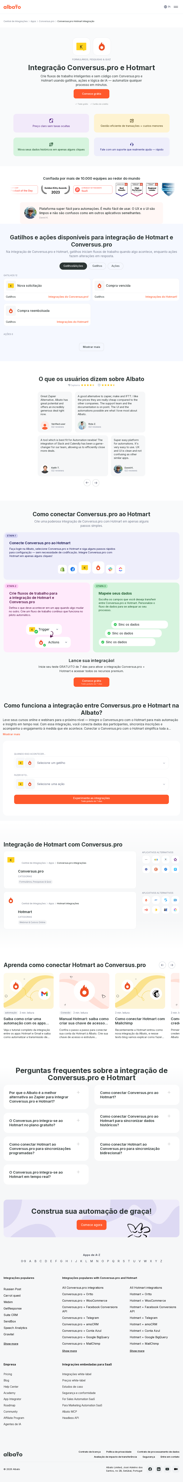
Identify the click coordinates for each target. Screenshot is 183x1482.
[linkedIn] (158, 1469)
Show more (11, 1343)
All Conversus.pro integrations (82, 1287)
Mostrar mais (91, 347)
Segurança (149, 1456)
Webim (8, 1302)
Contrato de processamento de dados (158, 1451)
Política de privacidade (119, 1451)
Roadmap (9, 1405)
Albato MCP (69, 1411)
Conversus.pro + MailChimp (81, 1343)
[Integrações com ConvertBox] (165, 869)
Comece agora (91, 1225)
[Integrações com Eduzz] (156, 910)
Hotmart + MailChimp (144, 1343)
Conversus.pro (47, 21)
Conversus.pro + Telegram (80, 1318)
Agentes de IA (12, 1424)
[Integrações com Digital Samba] (146, 910)
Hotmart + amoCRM (143, 1324)
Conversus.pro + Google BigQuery (85, 1337)
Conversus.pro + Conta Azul (81, 1330)
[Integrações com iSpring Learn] (175, 910)
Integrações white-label (76, 1374)
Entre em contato (170, 1456)
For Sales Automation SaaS (78, 1399)
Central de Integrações (16, 21)
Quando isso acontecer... (29, 754)
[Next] (95, 482)
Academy (10, 1393)
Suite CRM (11, 1315)
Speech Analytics (15, 1328)
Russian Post (12, 1289)
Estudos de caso (72, 1386)
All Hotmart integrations (146, 1287)
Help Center (11, 1386)
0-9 (23, 1261)
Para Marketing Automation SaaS (82, 1405)
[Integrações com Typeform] (146, 859)
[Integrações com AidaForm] (165, 859)
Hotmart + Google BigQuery (149, 1337)
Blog (6, 1380)
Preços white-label (73, 1380)
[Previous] (87, 482)
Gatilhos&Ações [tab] (73, 266)
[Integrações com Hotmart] (146, 900)
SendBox (10, 1321)
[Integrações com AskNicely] (175, 859)
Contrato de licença (90, 1451)
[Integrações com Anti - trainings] (156, 900)
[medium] (175, 1469)
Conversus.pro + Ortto (77, 1294)
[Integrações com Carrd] (146, 869)
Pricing (8, 1374)
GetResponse (13, 1308)
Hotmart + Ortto (141, 1294)
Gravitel (9, 1334)
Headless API (70, 1418)
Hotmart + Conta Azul (145, 1330)
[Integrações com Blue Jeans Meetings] (175, 900)
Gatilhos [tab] (97, 266)
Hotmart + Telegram (143, 1318)
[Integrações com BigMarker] (165, 900)
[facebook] (150, 1469)
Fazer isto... (21, 775)
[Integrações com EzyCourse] (165, 910)
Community (11, 1411)
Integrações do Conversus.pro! (68, 296)
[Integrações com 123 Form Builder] (156, 859)
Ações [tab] (116, 266)
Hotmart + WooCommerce (148, 1300)
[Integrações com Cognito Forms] (156, 869)
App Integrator (12, 1399)
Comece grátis (91, 93)
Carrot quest (12, 1295)
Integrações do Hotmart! (161, 296)
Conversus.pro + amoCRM (80, 1324)
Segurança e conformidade (79, 1393)
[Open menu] (175, 6)
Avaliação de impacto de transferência (115, 1456)
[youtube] (167, 1469)
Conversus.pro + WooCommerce (84, 1300)
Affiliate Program (14, 1418)
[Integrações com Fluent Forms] (175, 869)
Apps (33, 21)
